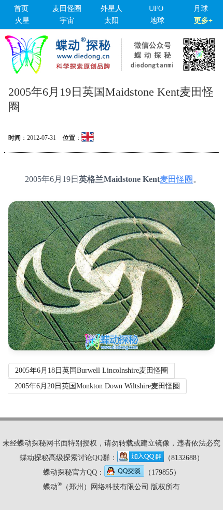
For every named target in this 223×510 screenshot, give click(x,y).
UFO (156, 8)
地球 (157, 20)
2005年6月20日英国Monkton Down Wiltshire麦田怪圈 (97, 386)
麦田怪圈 (66, 8)
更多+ (203, 20)
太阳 (111, 20)
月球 (200, 8)
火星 (22, 20)
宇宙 (67, 20)
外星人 (111, 8)
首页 (21, 8)
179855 (162, 472)
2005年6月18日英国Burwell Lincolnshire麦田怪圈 (91, 370)
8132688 (184, 458)
